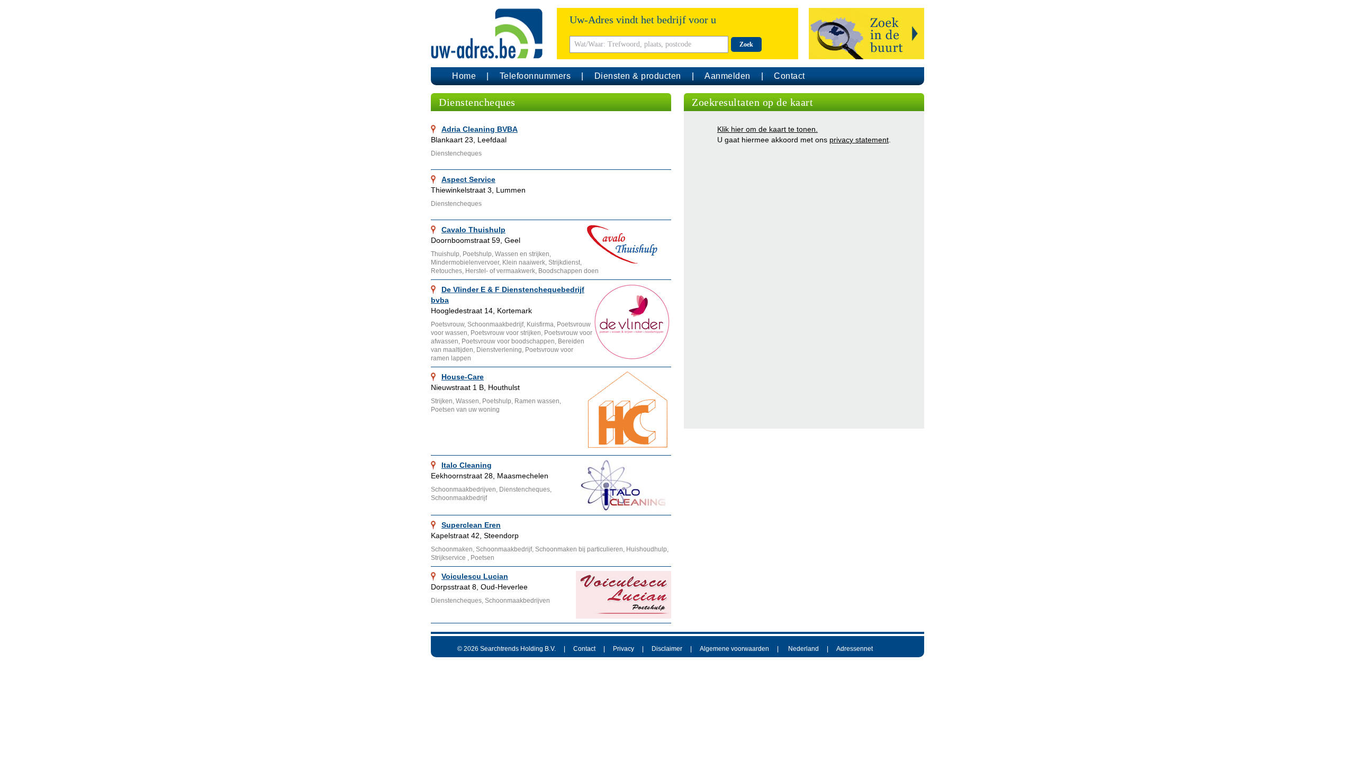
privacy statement (859, 139)
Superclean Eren (471, 525)
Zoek (746, 44)
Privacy (623, 648)
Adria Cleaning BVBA (479, 129)
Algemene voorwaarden (734, 648)
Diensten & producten (637, 75)
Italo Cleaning (466, 465)
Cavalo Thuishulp (473, 229)
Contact (789, 75)
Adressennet (854, 648)
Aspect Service (468, 179)
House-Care (462, 377)
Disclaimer (667, 648)
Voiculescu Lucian (474, 576)
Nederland (803, 648)
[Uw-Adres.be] (488, 33)
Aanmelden (727, 75)
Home (464, 75)
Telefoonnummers (535, 75)
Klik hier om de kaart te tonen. (767, 129)
